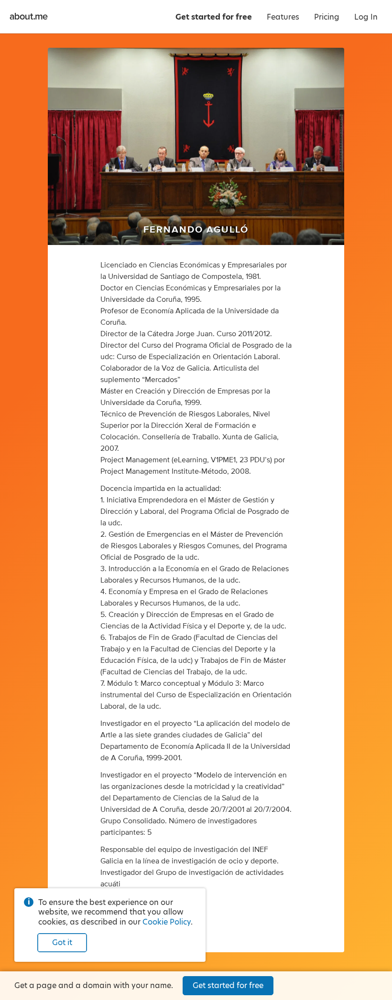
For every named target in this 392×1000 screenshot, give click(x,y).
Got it (62, 942)
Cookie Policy (166, 921)
